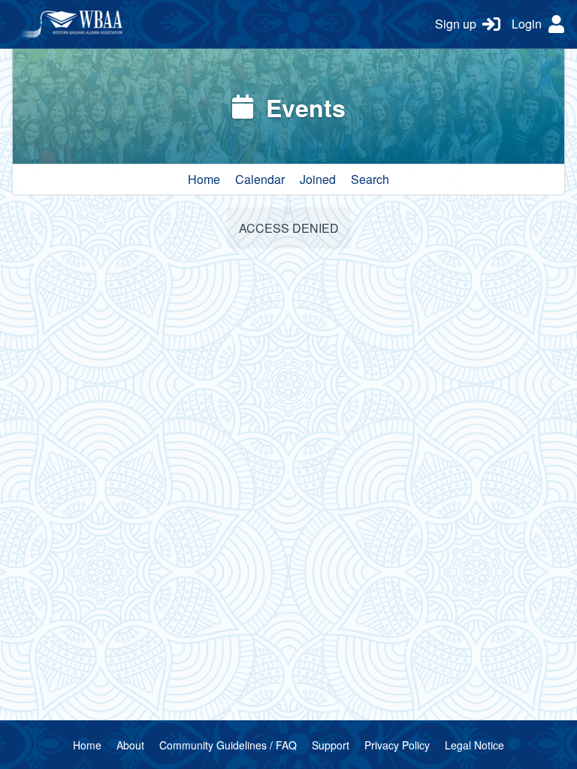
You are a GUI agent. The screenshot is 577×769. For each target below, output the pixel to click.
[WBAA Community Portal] (218, 24)
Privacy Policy (397, 744)
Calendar (260, 179)
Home (204, 179)
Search (370, 179)
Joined (318, 179)
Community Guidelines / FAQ (228, 744)
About (130, 744)
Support (330, 744)
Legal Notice (474, 744)
